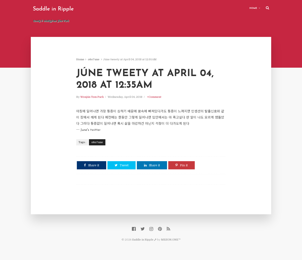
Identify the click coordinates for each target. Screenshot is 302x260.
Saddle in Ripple (53, 9)
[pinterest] (160, 229)
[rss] (168, 229)
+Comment (154, 96)
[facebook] (134, 229)
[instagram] (151, 229)
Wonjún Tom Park (92, 96)
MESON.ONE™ (171, 239)
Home (253, 8)
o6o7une (93, 59)
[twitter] (143, 229)
